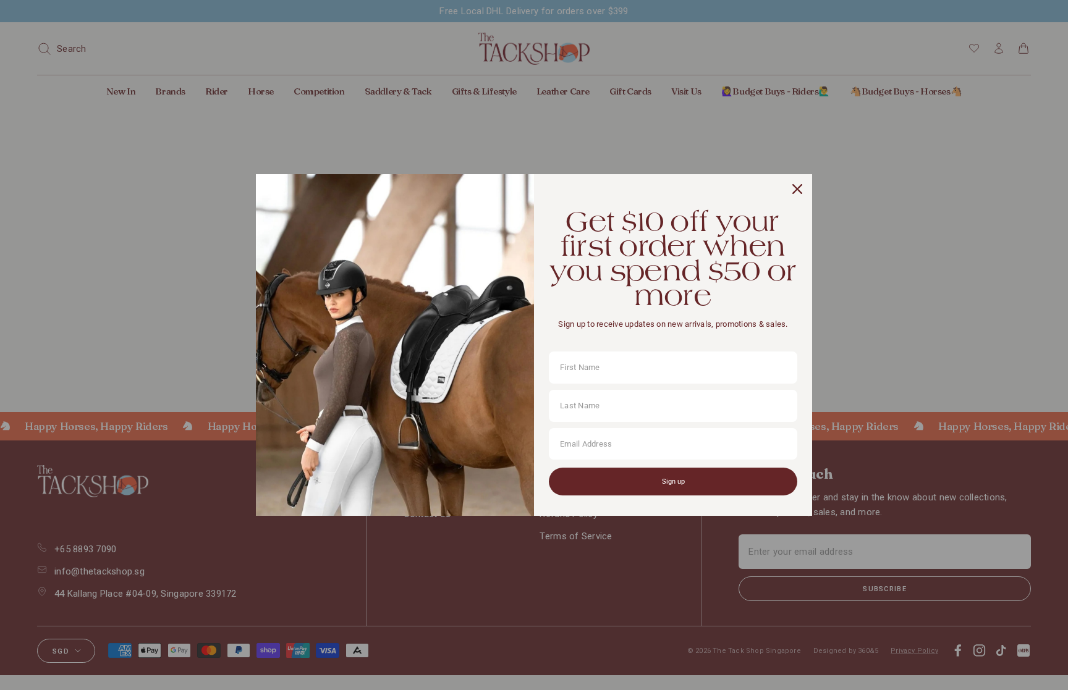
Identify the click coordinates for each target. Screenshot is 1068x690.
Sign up (673, 482)
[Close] (797, 189)
